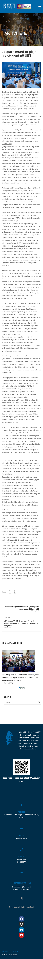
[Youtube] (21, 935)
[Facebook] (9, 592)
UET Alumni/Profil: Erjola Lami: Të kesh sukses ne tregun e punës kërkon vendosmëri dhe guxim (21, 623)
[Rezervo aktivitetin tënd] (21, 897)
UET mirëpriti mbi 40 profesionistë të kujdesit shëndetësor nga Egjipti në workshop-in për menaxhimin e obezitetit (20, 677)
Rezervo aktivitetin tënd (21, 907)
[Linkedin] (21, 929)
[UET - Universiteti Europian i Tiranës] (9, 7)
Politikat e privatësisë (9, 955)
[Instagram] (21, 924)
